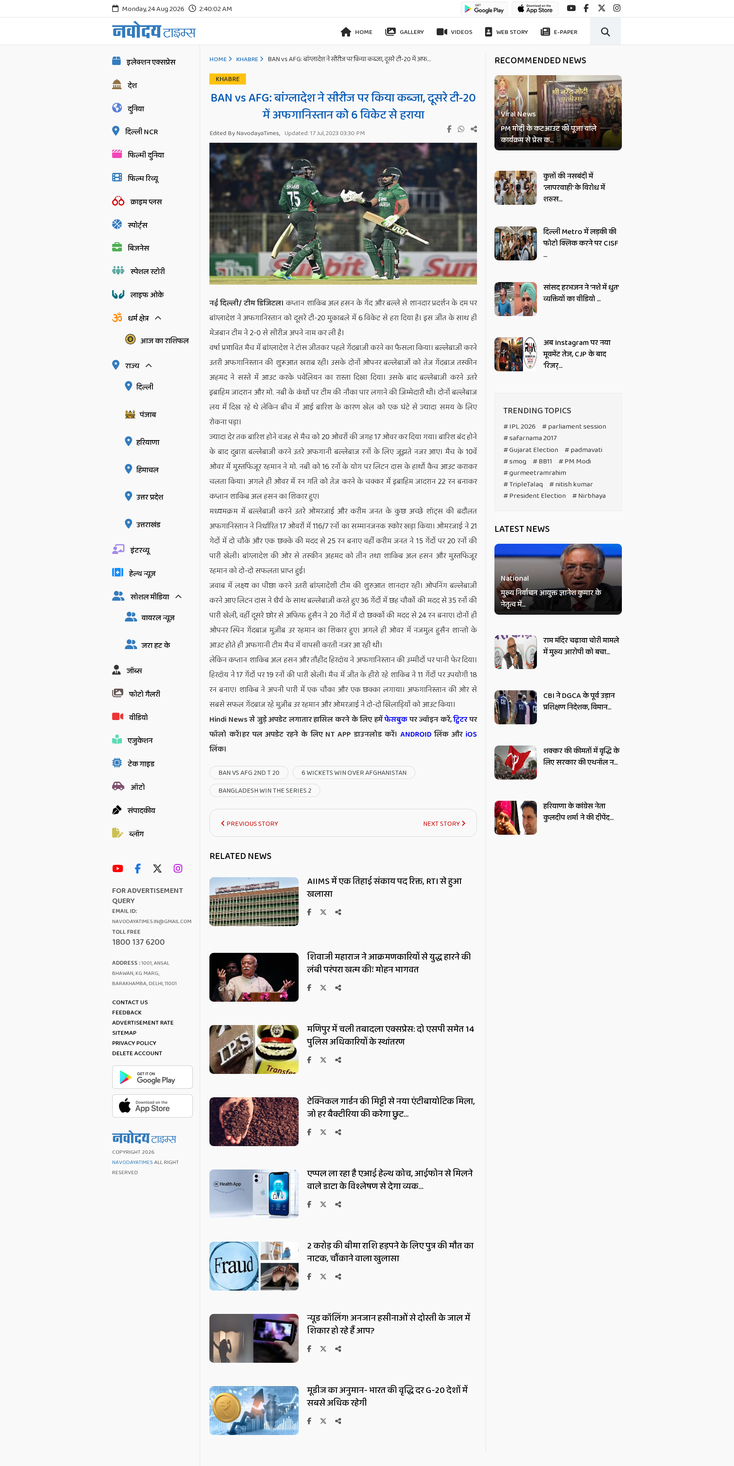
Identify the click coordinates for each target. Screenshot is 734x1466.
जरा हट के (155, 646)
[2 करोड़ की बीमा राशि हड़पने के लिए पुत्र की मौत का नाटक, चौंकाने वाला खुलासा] (254, 1288)
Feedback (126, 1013)
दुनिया (136, 109)
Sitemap (124, 1033)
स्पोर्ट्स (137, 226)
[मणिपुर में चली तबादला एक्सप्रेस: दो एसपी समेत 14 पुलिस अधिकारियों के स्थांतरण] (254, 1071)
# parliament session (574, 426)
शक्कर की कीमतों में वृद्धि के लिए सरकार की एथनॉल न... (581, 756)
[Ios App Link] (535, 12)
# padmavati (583, 450)
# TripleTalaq (523, 484)
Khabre (247, 59)
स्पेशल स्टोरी (147, 272)
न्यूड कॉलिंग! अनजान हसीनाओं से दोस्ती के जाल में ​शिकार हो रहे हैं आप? (389, 1324)
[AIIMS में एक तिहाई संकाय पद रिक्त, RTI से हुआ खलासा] (254, 923)
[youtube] (571, 8)
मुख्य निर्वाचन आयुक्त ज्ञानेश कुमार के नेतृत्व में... (551, 599)
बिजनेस (138, 248)
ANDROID (415, 734)
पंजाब (148, 415)
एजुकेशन (140, 741)
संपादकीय (141, 811)
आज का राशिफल (164, 341)
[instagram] (617, 8)
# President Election (534, 496)
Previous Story (251, 824)
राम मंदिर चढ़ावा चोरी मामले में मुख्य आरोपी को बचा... (581, 646)
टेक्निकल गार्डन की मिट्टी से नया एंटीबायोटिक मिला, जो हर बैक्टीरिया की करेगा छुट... (391, 1107)
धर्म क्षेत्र (138, 319)
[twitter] (602, 8)
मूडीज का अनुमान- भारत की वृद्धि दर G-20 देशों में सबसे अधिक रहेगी (387, 1396)
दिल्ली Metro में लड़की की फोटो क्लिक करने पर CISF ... (580, 243)
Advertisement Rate (143, 1023)
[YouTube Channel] (119, 869)
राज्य (132, 366)
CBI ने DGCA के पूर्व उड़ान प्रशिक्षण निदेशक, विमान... (579, 701)
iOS (470, 734)
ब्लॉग (136, 834)
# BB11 (542, 461)
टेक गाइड (141, 764)
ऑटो (137, 788)
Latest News (522, 529)
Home (363, 32)
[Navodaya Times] (154, 29)
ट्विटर (460, 720)
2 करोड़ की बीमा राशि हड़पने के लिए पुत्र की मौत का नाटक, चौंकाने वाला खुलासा (390, 1252)
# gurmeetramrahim (534, 473)
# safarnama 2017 (530, 438)
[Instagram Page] (180, 869)
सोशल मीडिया (149, 597)
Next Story (442, 824)
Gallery (411, 32)
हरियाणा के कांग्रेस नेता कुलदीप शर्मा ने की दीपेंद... (578, 812)
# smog (514, 461)
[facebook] (586, 8)
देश (132, 86)
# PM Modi (575, 461)
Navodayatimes (132, 1162)
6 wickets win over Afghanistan (354, 773)
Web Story (511, 32)
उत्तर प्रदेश (149, 497)
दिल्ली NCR (141, 132)
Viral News (518, 114)
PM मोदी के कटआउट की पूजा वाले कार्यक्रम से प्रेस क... (548, 134)
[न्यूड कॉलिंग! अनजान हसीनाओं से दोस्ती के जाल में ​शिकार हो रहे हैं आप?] (254, 1360)
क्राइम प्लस (146, 202)
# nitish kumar (571, 484)
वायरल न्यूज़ (158, 618)
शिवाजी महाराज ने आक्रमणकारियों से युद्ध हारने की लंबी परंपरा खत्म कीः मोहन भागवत (389, 963)
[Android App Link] (484, 12)
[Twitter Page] (159, 869)
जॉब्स (134, 671)
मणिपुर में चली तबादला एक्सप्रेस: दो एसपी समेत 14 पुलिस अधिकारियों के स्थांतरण (390, 1035)
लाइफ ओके (147, 295)
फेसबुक (395, 720)
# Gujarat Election (530, 450)
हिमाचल (147, 470)
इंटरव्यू (140, 550)
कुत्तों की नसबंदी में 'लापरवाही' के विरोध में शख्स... (574, 187)
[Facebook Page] (140, 869)
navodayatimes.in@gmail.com (152, 921)
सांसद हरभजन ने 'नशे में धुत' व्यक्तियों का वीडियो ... (580, 293)
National (515, 579)
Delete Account (137, 1053)
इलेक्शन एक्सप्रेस (151, 62)
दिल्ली (144, 387)
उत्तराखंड (148, 525)
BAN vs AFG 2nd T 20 (248, 773)
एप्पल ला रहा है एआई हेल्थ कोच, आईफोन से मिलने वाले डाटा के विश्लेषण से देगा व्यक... (390, 1180)
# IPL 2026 (519, 426)
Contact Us (130, 1002)
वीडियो (138, 718)
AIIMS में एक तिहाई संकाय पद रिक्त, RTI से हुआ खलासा (384, 887)
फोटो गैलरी (144, 695)
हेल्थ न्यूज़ (142, 574)
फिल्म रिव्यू (143, 179)
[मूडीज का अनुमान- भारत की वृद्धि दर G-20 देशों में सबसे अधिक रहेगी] (254, 1432)
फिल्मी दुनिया (146, 155)
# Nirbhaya (589, 496)
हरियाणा (147, 443)
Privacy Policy (134, 1043)
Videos (461, 32)
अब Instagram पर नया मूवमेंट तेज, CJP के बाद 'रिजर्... (576, 354)
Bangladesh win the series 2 (264, 790)
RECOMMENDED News (540, 60)
